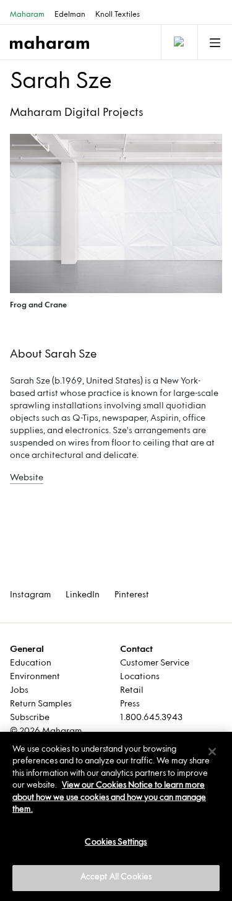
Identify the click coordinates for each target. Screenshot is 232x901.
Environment (35, 677)
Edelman (69, 15)
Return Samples (41, 704)
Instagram (30, 595)
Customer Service (154, 663)
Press (130, 704)
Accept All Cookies (116, 877)
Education (30, 663)
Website (26, 478)
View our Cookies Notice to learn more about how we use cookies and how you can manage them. (109, 797)
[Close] (212, 751)
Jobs (19, 690)
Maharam (27, 15)
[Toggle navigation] (178, 42)
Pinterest (131, 595)
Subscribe (29, 718)
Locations (140, 677)
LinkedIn (83, 595)
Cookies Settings (116, 842)
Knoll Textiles (117, 15)
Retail (132, 690)
